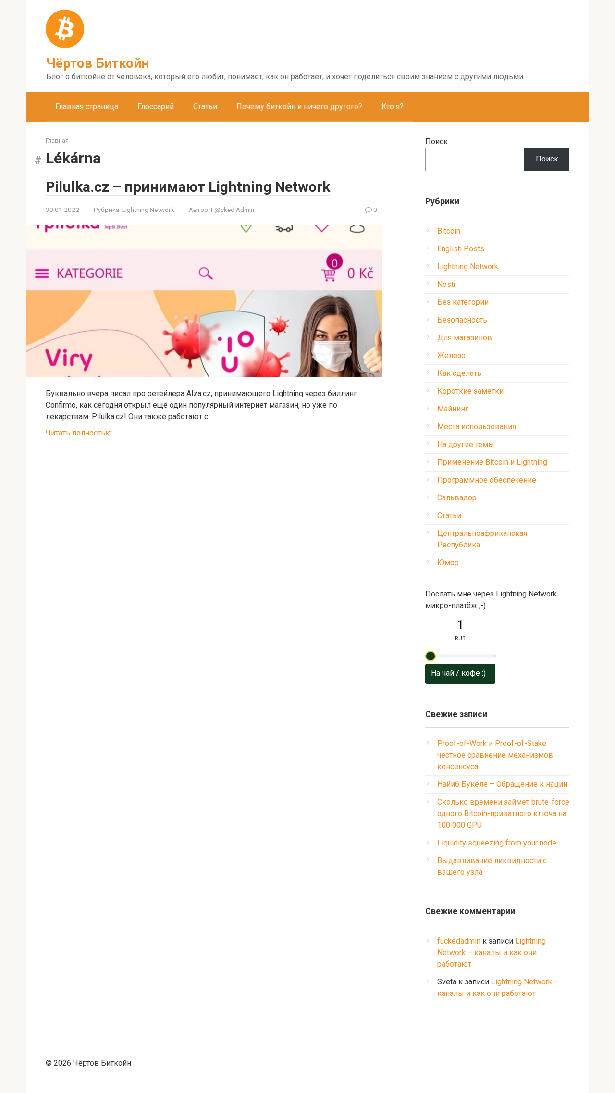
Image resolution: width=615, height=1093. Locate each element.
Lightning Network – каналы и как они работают (491, 952)
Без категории (463, 302)
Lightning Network (148, 209)
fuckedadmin (458, 940)
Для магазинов (464, 337)
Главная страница (86, 106)
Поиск (436, 141)
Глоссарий (155, 106)
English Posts (460, 248)
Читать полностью (79, 432)
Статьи (205, 106)
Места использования (476, 426)
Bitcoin (448, 231)
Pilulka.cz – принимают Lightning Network (188, 186)
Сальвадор (457, 497)
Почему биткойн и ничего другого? (299, 106)
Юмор (448, 562)
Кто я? (392, 106)
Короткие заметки (470, 391)
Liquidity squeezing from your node (496, 842)
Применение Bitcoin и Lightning (492, 462)
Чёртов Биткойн (97, 63)
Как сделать (459, 373)
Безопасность (462, 319)
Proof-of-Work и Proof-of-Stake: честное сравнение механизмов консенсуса (495, 755)
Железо (451, 355)
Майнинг (452, 408)
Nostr (446, 284)
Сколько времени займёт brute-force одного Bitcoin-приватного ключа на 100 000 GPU (503, 813)
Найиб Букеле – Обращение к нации (502, 784)
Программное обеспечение (486, 479)
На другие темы (465, 444)
